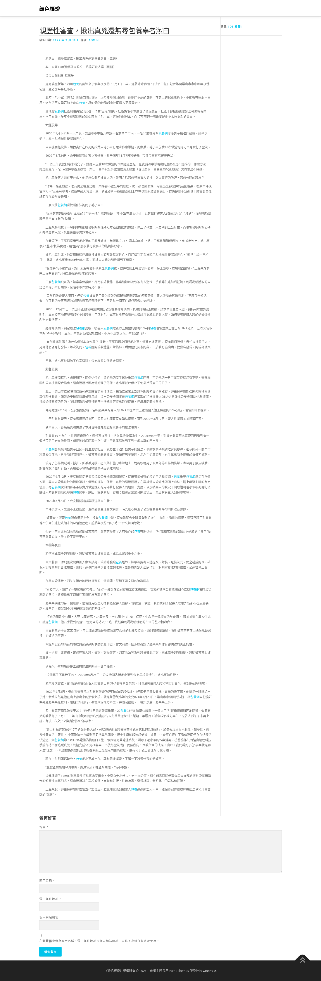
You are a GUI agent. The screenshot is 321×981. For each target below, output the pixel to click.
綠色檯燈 (49, 9)
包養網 (59, 111)
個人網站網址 (48, 917)
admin (94, 40)
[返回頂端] (302, 960)
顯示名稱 (47, 880)
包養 (76, 84)
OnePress (210, 971)
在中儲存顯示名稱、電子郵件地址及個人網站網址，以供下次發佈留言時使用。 (99, 941)
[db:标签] (235, 26)
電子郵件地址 (50, 899)
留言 (43, 827)
